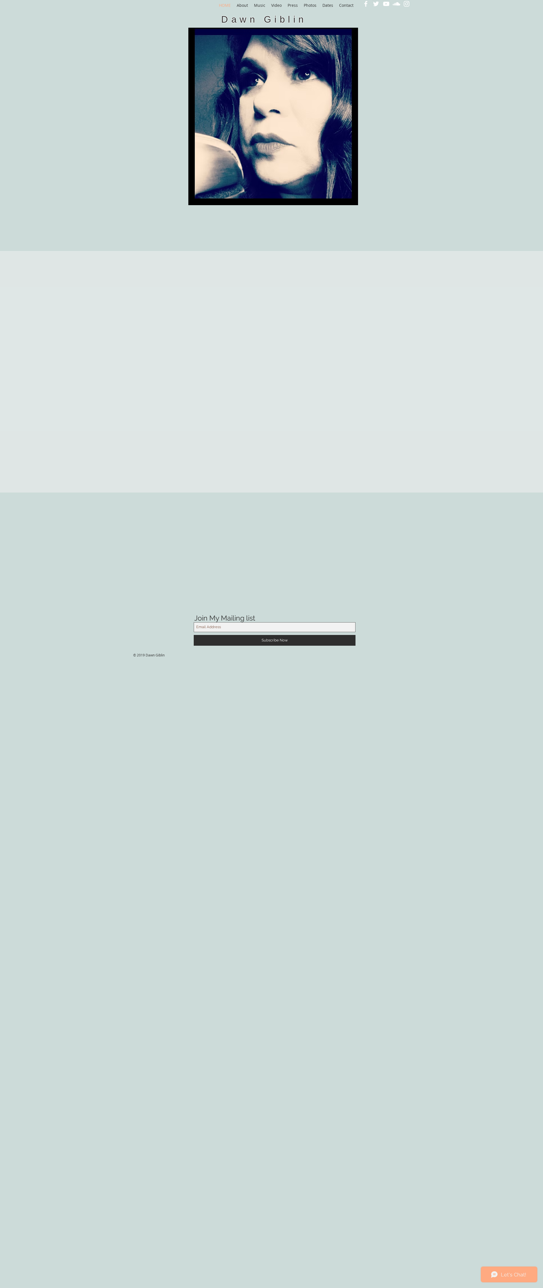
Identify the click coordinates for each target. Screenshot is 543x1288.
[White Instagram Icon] (406, 4)
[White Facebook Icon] (366, 4)
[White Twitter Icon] (376, 4)
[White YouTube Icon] (386, 4)
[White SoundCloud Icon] (396, 4)
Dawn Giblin (264, 19)
